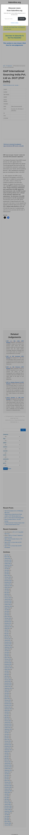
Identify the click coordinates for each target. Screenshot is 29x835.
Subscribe (21, 18)
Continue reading (14, 22)
